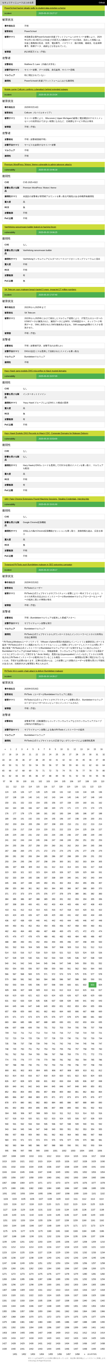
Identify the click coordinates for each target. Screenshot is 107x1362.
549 (77, 963)
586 (61, 979)
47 (97, 760)
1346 (31, 1306)
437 (14, 920)
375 (38, 894)
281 (14, 856)
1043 (4, 1172)
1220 (84, 1247)
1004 (82, 1151)
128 (38, 792)
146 (77, 797)
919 (22, 1118)
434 (92, 915)
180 (38, 813)
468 (53, 931)
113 (22, 786)
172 (77, 808)
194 (45, 819)
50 (10, 765)
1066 (102, 1177)
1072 (49, 1183)
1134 (67, 1209)
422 (100, 910)
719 (84, 1033)
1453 (33, 1354)
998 (30, 1151)
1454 (41, 1354)
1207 (76, 1242)
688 (45, 1022)
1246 (102, 1258)
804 (38, 1070)
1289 (58, 1279)
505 (38, 947)
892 (14, 1108)
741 (53, 1043)
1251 (40, 1263)
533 (53, 958)
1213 (22, 1247)
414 (38, 910)
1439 (4, 1349)
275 (69, 851)
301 (69, 861)
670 (6, 1017)
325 (53, 872)
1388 (84, 1322)
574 (69, 974)
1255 (76, 1263)
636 (45, 1001)
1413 (93, 1333)
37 (30, 760)
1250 (31, 1263)
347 (22, 883)
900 (77, 1108)
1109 (58, 1199)
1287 (40, 1279)
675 (45, 1017)
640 (77, 1001)
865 (6, 1097)
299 (53, 861)
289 (77, 856)
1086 (67, 1188)
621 (30, 995)
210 (69, 824)
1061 (58, 1177)
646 (22, 1006)
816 (30, 1076)
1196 (84, 1236)
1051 (76, 1172)
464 (22, 931)
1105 (23, 1199)
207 (46, 824)
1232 (84, 1252)
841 (22, 1086)
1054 (102, 1172)
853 (14, 1092)
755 (61, 1049)
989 (61, 1145)
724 (22, 1038)
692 (77, 1022)
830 (38, 1081)
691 (69, 1022)
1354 (102, 1306)
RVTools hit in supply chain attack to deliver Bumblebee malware (33, 671)
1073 (58, 1183)
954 (92, 1129)
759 (92, 1049)
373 (22, 894)
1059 (40, 1177)
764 (30, 1054)
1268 (84, 1268)
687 (38, 1022)
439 (30, 920)
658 (14, 1011)
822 (77, 1076)
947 (38, 1129)
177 (14, 813)
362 (38, 888)
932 (22, 1124)
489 (14, 942)
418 (69, 910)
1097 (58, 1193)
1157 (58, 1220)
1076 (84, 1183)
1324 (49, 1295)
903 (100, 1108)
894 (30, 1108)
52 (23, 765)
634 (30, 1001)
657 (6, 1011)
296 (30, 861)
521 (61, 952)
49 (3, 765)
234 (53, 835)
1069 (22, 1183)
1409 (58, 1333)
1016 (84, 1156)
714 (45, 1033)
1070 (31, 1183)
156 (53, 803)
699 (30, 1027)
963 (61, 1135)
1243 (76, 1258)
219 (38, 829)
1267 (76, 1268)
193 (38, 819)
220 (45, 829)
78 (90, 770)
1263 (40, 1268)
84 (23, 776)
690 (61, 1022)
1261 (22, 1268)
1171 (75, 1225)
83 (17, 776)
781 (61, 1060)
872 (61, 1097)
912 (69, 1113)
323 (38, 872)
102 (40, 781)
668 (92, 1011)
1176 (14, 1231)
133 (77, 792)
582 (30, 979)
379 (69, 894)
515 (14, 952)
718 (77, 1033)
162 (100, 803)
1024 (49, 1161)
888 (84, 1102)
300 (61, 861)
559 (53, 968)
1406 (31, 1333)
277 (84, 851)
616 (92, 990)
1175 (5, 1231)
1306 (102, 1284)
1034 (31, 1167)
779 (45, 1060)
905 (14, 1113)
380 (77, 894)
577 (92, 974)
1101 (94, 1193)
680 (84, 1017)
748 (6, 1049)
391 (61, 899)
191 (22, 819)
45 (83, 760)
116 (45, 786)
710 (14, 1033)
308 (22, 867)
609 (38, 990)
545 (45, 963)
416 (53, 910)
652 (69, 1006)
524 (84, 952)
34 (10, 760)
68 (23, 770)
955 (100, 1129)
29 (83, 754)
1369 (22, 1317)
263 (77, 845)
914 (84, 1113)
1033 (22, 1167)
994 (100, 1145)
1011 (40, 1156)
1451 (15, 1354)
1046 (31, 1172)
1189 (23, 1236)
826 (6, 1081)
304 (92, 861)
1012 (49, 1156)
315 (77, 867)
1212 (13, 1247)
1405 (22, 1333)
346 (14, 883)
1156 (49, 1220)
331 (100, 872)
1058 (31, 1177)
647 (30, 1006)
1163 (5, 1225)
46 (90, 760)
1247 (4, 1263)
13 (81, 749)
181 (45, 813)
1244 (84, 1258)
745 (84, 1043)
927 (84, 1118)
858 (53, 1092)
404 (61, 904)
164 (14, 808)
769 (69, 1054)
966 (84, 1135)
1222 (102, 1247)
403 (53, 904)
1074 (67, 1183)
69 (30, 770)
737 (22, 1043)
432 (77, 915)
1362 (67, 1311)
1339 (76, 1300)
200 (92, 819)
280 (6, 856)
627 (77, 995)
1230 (67, 1252)
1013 (58, 1156)
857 (45, 1092)
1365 (93, 1311)
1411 (76, 1333)
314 (69, 867)
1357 (22, 1311)
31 (97, 754)
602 (84, 985)
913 (77, 1113)
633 (22, 1001)
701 (45, 1027)
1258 (102, 1263)
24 (50, 754)
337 (45, 878)
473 (92, 931)
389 (45, 899)
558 (45, 968)
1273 (22, 1274)
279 (100, 851)
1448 (84, 1349)
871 (53, 1097)
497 (77, 942)
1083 (40, 1188)
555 (22, 968)
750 (22, 1049)
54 (37, 765)
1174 (102, 1225)
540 (6, 963)
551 (92, 963)
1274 (31, 1274)
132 (69, 792)
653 (77, 1006)
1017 (93, 1156)
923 (53, 1118)
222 (61, 829)
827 (14, 1081)
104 (56, 781)
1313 (58, 1290)
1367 (4, 1317)
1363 (76, 1311)
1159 (75, 1220)
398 (14, 904)
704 (69, 1027)
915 (92, 1113)
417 (61, 910)
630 (100, 995)
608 (30, 990)
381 (84, 894)
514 (6, 952)
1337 (58, 1300)
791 (38, 1065)
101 (32, 781)
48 (104, 760)
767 (53, 1054)
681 (92, 1017)
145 (69, 797)
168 (45, 808)
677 (61, 1017)
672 (22, 1017)
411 (14, 910)
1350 (67, 1306)
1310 (31, 1290)
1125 (93, 1204)
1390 (102, 1322)
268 (14, 851)
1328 (84, 1295)
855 (30, 1092)
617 (100, 990)
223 (69, 829)
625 (61, 995)
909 (46, 1113)
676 (53, 1017)
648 (38, 1006)
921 (38, 1118)
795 (69, 1065)
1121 (57, 1204)
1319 (4, 1295)
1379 (4, 1322)
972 (30, 1140)
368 (84, 888)
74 (63, 770)
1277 (58, 1274)
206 (38, 824)
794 (61, 1065)
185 (77, 813)
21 (30, 754)
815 (22, 1076)
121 (84, 786)
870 (45, 1097)
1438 (102, 1343)
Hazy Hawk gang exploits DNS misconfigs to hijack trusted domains (35, 371)
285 (45, 856)
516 (22, 952)
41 (57, 760)
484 (77, 936)
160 (84, 803)
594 (22, 985)
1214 (31, 1247)
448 (100, 920)
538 (92, 958)
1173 (93, 1225)
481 (53, 936)
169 (53, 808)
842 (30, 1086)
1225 (22, 1252)
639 (69, 1001)
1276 (49, 1274)
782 (69, 1060)
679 (77, 1017)
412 (22, 910)
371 (6, 894)
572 (53, 974)
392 (69, 899)
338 (53, 878)
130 (53, 792)
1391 (4, 1327)
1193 (58, 1236)
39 (43, 760)
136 (100, 792)
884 (53, 1102)
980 (92, 1140)
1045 (22, 1172)
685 (22, 1022)
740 (45, 1043)
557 (38, 968)
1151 (5, 1220)
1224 (13, 1252)
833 (61, 1081)
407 (84, 904)
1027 (76, 1161)
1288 (49, 1279)
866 (14, 1097)
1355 (4, 1311)
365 (61, 888)
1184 (84, 1231)
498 (84, 942)
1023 (40, 1161)
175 (100, 808)
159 (77, 803)
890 (100, 1102)
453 (38, 926)
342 (84, 878)
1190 (31, 1236)
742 (61, 1043)
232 (38, 835)
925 (69, 1118)
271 (38, 851)
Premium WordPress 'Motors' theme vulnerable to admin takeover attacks (38, 164)
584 (45, 979)
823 (84, 1076)
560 (61, 968)
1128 (14, 1209)
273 (53, 851)
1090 (102, 1188)
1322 (31, 1295)
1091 (5, 1193)
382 (92, 894)
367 (77, 888)
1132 (49, 1209)
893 (22, 1108)
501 (6, 947)
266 (100, 845)
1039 (76, 1167)
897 (53, 1108)
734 (100, 1038)
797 (84, 1065)
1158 (67, 1220)
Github (102, 2)
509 (69, 947)
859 (61, 1092)
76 (77, 770)
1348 (49, 1306)
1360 (49, 1311)
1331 (4, 1300)
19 (17, 754)
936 (53, 1124)
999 (38, 1151)
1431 (40, 1343)
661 (38, 1011)
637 (53, 1001)
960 (38, 1135)
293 (6, 861)
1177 (23, 1231)
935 (45, 1124)
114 (30, 786)
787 (6, 1065)
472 (84, 931)
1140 (14, 1215)
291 (92, 856)
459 (84, 926)
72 (50, 770)
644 (6, 1006)
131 (61, 792)
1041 (93, 1167)
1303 (76, 1284)
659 (22, 1011)
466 (38, 931)
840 (14, 1086)
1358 (31, 1311)
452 (30, 926)
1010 (31, 1156)
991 (77, 1145)
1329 (93, 1295)
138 (14, 797)
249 (69, 840)
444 (69, 920)
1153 (23, 1220)
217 (22, 829)
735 (6, 1043)
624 (53, 995)
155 (45, 803)
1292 (84, 1279)
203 (14, 824)
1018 (102, 1156)
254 (6, 845)
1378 (102, 1317)
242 (14, 840)
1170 (67, 1225)
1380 (13, 1322)
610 (46, 990)
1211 (4, 1247)
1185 (93, 1231)
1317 (93, 1290)
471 (77, 931)
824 (92, 1076)
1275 (40, 1274)
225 (84, 829)
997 (22, 1151)
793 (53, 1065)
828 (22, 1081)
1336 (49, 1300)
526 (100, 952)
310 (38, 867)
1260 (13, 1268)
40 (50, 760)
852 (6, 1092)
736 (14, 1043)
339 (61, 878)
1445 (58, 1349)
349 (38, 883)
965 (77, 1135)
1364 (84, 1311)
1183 (75, 1231)
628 (84, 995)
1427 (4, 1343)
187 (92, 813)
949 (53, 1129)
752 (38, 1049)
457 (69, 926)
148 (92, 797)
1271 (4, 1274)
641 (84, 1001)
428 (45, 915)
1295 (4, 1284)
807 (61, 1070)
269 (22, 851)
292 (100, 856)
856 (38, 1092)
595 (30, 985)
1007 (4, 1156)
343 (92, 878)
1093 (22, 1193)
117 (53, 786)
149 (100, 797)
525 (92, 952)
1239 (40, 1258)
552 (100, 963)
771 (84, 1054)
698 (22, 1027)
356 (92, 883)
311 (45, 867)
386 (22, 899)
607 (22, 990)
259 (45, 845)
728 (53, 1038)
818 (45, 1076)
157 (61, 803)
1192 (49, 1236)
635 (38, 1001)
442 (53, 920)
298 (45, 861)
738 (30, 1043)
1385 (58, 1322)
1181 (58, 1231)
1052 (84, 1172)
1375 (76, 1317)
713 (38, 1033)
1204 (49, 1242)
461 (100, 926)
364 (53, 888)
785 (92, 1060)
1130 (31, 1209)
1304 (84, 1284)
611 (53, 990)
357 (100, 883)
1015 (76, 1156)
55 (43, 765)
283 (30, 856)
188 (100, 813)
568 (22, 974)
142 (45, 797)
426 (30, 915)
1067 (4, 1183)
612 (61, 990)
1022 (31, 1161)
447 (92, 920)
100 (24, 781)
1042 (102, 1167)
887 (77, 1102)
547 (61, 963)
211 (77, 824)
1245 (93, 1258)
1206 (67, 1242)
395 (92, 899)
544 (38, 963)
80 (104, 770)
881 (30, 1102)
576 (84, 974)
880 (22, 1102)
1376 (84, 1317)
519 (45, 952)
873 (69, 1097)
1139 (5, 1215)
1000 (46, 1151)
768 (61, 1054)
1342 (102, 1300)
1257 (93, 1263)
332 (6, 878)
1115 (5, 1204)
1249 (22, 1263)
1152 (14, 1220)
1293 (93, 1279)
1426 (102, 1338)
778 (38, 1060)
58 (63, 765)
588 (77, 979)
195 (53, 819)
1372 (49, 1317)
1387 (76, 1322)
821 (69, 1076)
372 (14, 894)
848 (77, 1086)
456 (61, 926)
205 (30, 824)
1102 (102, 1193)
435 (100, 915)
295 (22, 861)
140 (30, 797)
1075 (76, 1183)
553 (6, 968)
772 (92, 1054)
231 (30, 835)
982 (6, 1145)
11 (68, 749)
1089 (93, 1188)
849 (84, 1086)
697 (14, 1027)
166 (30, 808)
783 (77, 1060)
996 (14, 1151)
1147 (75, 1215)
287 (61, 856)
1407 (40, 1333)
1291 (76, 1279)
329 (84, 872)
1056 (13, 1177)
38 (37, 760)
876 (92, 1097)
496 (69, 942)
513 (100, 947)
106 (71, 781)
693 (84, 1022)
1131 (40, 1209)
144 (61, 797)
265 (92, 845)
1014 (67, 1156)
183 (61, 813)
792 (45, 1065)
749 (14, 1049)
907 (30, 1113)
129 (45, 792)
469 (61, 931)
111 (7, 786)
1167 (40, 1225)
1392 (13, 1327)
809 (77, 1070)
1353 (93, 1306)
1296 (13, 1284)
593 (14, 985)
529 (22, 958)
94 (90, 776)
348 (30, 883)
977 (69, 1140)
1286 (31, 1279)
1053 (93, 1172)
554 (14, 968)
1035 (40, 1167)
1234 (102, 1252)
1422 (67, 1338)
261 (61, 845)
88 (50, 776)
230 (22, 835)
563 (84, 968)
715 (53, 1033)
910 (53, 1113)
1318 (102, 1290)
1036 (49, 1167)
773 (100, 1054)
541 (14, 963)
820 (61, 1076)
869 (38, 1097)
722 (6, 1038)
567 (14, 974)
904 (6, 1113)
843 (38, 1086)
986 (38, 1145)
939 (77, 1124)
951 (69, 1129)
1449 (93, 1349)
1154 (31, 1220)
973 (38, 1140)
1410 (67, 1333)
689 (53, 1022)
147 (84, 797)
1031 (4, 1167)
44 (77, 760)
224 (77, 829)
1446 (67, 1349)
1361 (58, 1311)
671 (14, 1017)
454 (45, 926)
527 (6, 958)
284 (38, 856)
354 (77, 883)
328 (77, 872)
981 (100, 1140)
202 (6, 824)
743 (69, 1043)
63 (97, 765)
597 (45, 985)
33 (3, 760)
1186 (102, 1231)
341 (77, 878)
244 (30, 840)
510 (77, 947)
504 (30, 947)
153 (30, 803)
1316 (84, 1290)
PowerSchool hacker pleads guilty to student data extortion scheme (34, 8)
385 (14, 899)
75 (70, 770)
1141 (23, 1215)
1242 (67, 1258)
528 (14, 958)
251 (84, 840)
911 (61, 1113)
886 (69, 1102)
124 (6, 792)
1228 (49, 1252)
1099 (76, 1193)
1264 (49, 1268)
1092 (13, 1193)
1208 (84, 1242)
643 (100, 1001)
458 (77, 926)
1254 (67, 1263)
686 (30, 1022)
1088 (84, 1188)
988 (53, 1145)
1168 (49, 1225)
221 (53, 829)
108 (87, 781)
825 (100, 1076)
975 (53, 1140)
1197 (93, 1236)
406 (77, 904)
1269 (93, 1268)
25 (57, 754)
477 (22, 936)
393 (77, 899)
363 (45, 888)
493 (45, 942)
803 (30, 1070)
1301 (58, 1284)
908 (38, 1113)
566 (6, 974)
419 (77, 910)
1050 (67, 1172)
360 (22, 888)
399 (22, 904)
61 (83, 765)
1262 (31, 1268)
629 (92, 995)
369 (92, 888)
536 (77, 958)
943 (6, 1129)
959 (30, 1135)
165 (22, 808)
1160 (84, 1220)
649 (45, 1006)
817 (38, 1076)
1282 (102, 1274)
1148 (84, 1215)
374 (30, 894)
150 (6, 803)
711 (22, 1033)
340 (69, 878)
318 (100, 867)
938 (69, 1124)
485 (84, 936)
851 (100, 1086)
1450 (102, 1349)
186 (84, 813)
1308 (13, 1290)
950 (61, 1129)
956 (6, 1135)
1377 (93, 1317)
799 (100, 1065)
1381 (22, 1322)
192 (30, 819)
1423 (76, 1338)
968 (100, 1135)
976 (61, 1140)
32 (104, 754)
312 (53, 867)
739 (38, 1043)
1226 (31, 1252)
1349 (58, 1306)
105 (63, 781)
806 (53, 1070)
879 (14, 1102)
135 (92, 792)
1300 (49, 1284)
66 (10, 770)
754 (53, 1049)
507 (53, 947)
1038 (67, 1167)
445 (77, 920)
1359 (40, 1311)
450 (14, 926)
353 (69, 883)
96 (104, 776)
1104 (14, 1199)
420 (84, 910)
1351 (76, 1306)
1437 (93, 1343)
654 (84, 1006)
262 (69, 845)
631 (6, 1001)
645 (14, 1006)
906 (22, 1113)
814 (14, 1076)
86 (37, 776)
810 (85, 1070)
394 (84, 899)
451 (22, 926)
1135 (75, 1209)
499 (92, 942)
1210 (102, 1242)
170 (61, 808)
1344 (13, 1306)
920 (30, 1118)
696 (6, 1027)
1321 (22, 1295)
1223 (4, 1252)
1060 (49, 1177)
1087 (76, 1188)
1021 (22, 1161)
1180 (49, 1231)
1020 (13, 1161)
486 (92, 936)
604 (100, 985)
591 (100, 979)
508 (61, 947)
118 (60, 786)
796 (77, 1065)
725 (30, 1038)
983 (14, 1145)
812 (100, 1070)
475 (6, 936)
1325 (58, 1295)
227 (100, 829)
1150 (102, 1215)
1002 (64, 1151)
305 (100, 861)
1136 (84, 1209)
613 (69, 990)
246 (45, 840)
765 (38, 1054)
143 (53, 797)
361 (30, 888)
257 (30, 845)
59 (70, 765)
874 (77, 1097)
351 (53, 883)
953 (84, 1129)
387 (30, 899)
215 (6, 829)
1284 (13, 1279)
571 (45, 974)
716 (61, 1033)
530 (30, 958)
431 (69, 915)
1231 (76, 1252)
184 (69, 813)
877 (100, 1097)
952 (77, 1129)
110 (102, 781)
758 (84, 1049)
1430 (31, 1343)
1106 (32, 1199)
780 (53, 1060)
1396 (49, 1327)
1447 (76, 1349)
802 (22, 1070)
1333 (22, 1300)
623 (45, 995)
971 (22, 1140)
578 (100, 974)
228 (6, 835)
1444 (49, 1349)
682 (100, 1017)
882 (38, 1102)
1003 (73, 1151)
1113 (93, 1199)
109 (95, 781)
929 (100, 1118)
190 (14, 819)
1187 (5, 1236)
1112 (84, 1199)
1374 (67, 1317)
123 (99, 786)
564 (92, 968)
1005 (91, 1151)
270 (30, 851)
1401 (93, 1327)
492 (38, 942)
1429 (22, 1343)
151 (14, 803)
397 (6, 904)
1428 (13, 1343)
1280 (84, 1274)
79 (97, 770)
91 (70, 776)
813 (6, 1076)
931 (14, 1124)
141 (38, 797)
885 (61, 1102)
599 (61, 985)
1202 (31, 1242)
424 (14, 915)
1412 (84, 1333)
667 (84, 1011)
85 (30, 776)
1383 (40, 1322)
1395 (40, 1327)
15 (95, 749)
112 (14, 786)
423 (6, 915)
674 (38, 1017)
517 (30, 952)
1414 (102, 1333)
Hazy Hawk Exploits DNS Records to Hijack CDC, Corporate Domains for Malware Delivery (46, 433)
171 (69, 808)
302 (77, 861)
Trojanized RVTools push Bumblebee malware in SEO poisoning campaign (38, 564)
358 (6, 888)
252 (92, 840)
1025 (58, 1161)
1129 (23, 1209)
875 (84, 1097)
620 (22, 995)
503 (22, 947)
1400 (84, 1327)
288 (69, 856)
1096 (49, 1193)
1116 (14, 1204)
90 (63, 776)
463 (14, 931)
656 (100, 1006)
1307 (4, 1290)
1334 (31, 1300)
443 (61, 920)
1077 (93, 1183)
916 (100, 1113)
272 (45, 851)
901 (84, 1108)
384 (6, 899)
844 (45, 1086)
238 (84, 835)
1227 (40, 1252)
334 (22, 878)
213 (92, 824)
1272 (13, 1274)
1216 (49, 1247)
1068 (13, 1183)
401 (38, 904)
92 (77, 776)
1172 (84, 1225)
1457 (68, 1354)
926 (77, 1118)
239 (92, 835)
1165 (23, 1225)
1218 (67, 1247)
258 (38, 845)
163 (6, 808)
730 (69, 1038)
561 (69, 968)
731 (77, 1038)
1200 (13, 1242)
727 (45, 1038)
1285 (22, 1279)
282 (22, 856)
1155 (40, 1220)
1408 (49, 1333)
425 (22, 915)
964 (69, 1135)
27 (70, 754)
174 (92, 808)
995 (6, 1151)
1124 (84, 1204)
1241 (58, 1258)
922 (45, 1118)
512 (92, 947)
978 (77, 1140)
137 (6, 797)
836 (84, 1081)
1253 (58, 1263)
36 (23, 760)
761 (6, 1054)
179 (30, 813)
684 (14, 1022)
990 (69, 1145)
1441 (22, 1349)
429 (53, 915)
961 (45, 1135)
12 (75, 749)
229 (14, 835)
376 (45, 894)
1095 (40, 1193)
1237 (22, 1258)
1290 (67, 1279)
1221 (93, 1247)
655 (92, 1006)
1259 (4, 1268)
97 (4, 781)
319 (6, 872)
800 (6, 1070)
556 (30, 968)
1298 (31, 1284)
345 (6, 883)
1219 (76, 1247)
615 (84, 990)
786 (100, 1060)
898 (61, 1108)
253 (100, 840)
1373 (58, 1317)
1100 (85, 1193)
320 (14, 872)
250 (77, 840)
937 (61, 1124)
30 (90, 754)
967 (92, 1135)
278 (92, 851)
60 (77, 765)
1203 (40, 1242)
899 (69, 1108)
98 (11, 781)
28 (77, 754)
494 (53, 942)
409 (100, 904)
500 (100, 942)
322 (30, 872)
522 (69, 952)
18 (10, 754)
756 (69, 1049)
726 (38, 1038)
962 (53, 1135)
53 (30, 765)
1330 (102, 1295)
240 (100, 835)
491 (30, 942)
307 (14, 867)
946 (30, 1129)
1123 (75, 1204)
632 (14, 1001)
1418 (31, 1338)
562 (77, 968)
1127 (5, 1209)
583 (38, 979)
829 (30, 1081)
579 (6, 979)
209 (61, 824)
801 (14, 1070)
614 (77, 990)
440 (38, 920)
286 (53, 856)
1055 (4, 1177)
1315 (76, 1290)
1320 (13, 1295)
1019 (4, 1161)
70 (37, 770)
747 (100, 1043)
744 (77, 1043)
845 (53, 1086)
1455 (50, 1354)
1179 (40, 1231)
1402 (102, 1327)
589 (84, 979)
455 (53, 926)
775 (14, 1060)
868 (30, 1097)
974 (45, 1140)
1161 (93, 1220)
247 (53, 840)
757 (77, 1049)
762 (14, 1054)
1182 (67, 1231)
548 (69, 963)
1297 (22, 1284)
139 (22, 797)
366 (69, 888)
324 (45, 872)
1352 (84, 1306)
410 (6, 910)
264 (84, 845)
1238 (31, 1258)
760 (100, 1049)
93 (83, 776)
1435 (76, 1343)
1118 (31, 1204)
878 (6, 1102)
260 (53, 845)
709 (6, 1033)
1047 (40, 1172)
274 (61, 851)
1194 (67, 1236)
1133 (58, 1209)
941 (92, 1124)
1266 (67, 1268)
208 (53, 824)
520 (53, 952)
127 (30, 792)
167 (38, 808)
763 (22, 1054)
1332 (13, 1300)
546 (53, 963)
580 (14, 979)
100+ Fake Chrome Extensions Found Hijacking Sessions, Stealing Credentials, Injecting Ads (46, 499)
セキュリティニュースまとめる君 (18, 2)
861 (77, 1092)
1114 (101, 1199)
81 (3, 776)
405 (69, 904)
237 (77, 835)
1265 (58, 1268)
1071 (40, 1183)
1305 (93, 1284)
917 (6, 1118)
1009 (22, 1156)
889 (92, 1102)
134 (84, 792)
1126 (101, 1204)
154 (38, 803)
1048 (49, 1172)
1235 (4, 1258)
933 (30, 1124)
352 (61, 883)
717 (69, 1033)
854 (22, 1092)
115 (37, 786)
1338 (67, 1300)
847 (69, 1086)
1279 (76, 1274)
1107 (41, 1199)
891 (6, 1108)
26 (63, 754)
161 (92, 803)
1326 (67, 1295)
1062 (67, 1177)
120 (76, 786)
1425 (93, 1338)
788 (14, 1065)
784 (84, 1060)
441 (45, 920)
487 (100, 936)
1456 (59, 1354)
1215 (40, 1247)
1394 (31, 1327)
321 (22, 872)
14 (88, 749)
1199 (4, 1242)
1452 (24, 1354)
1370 (31, 1317)
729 (61, 1038)
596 (38, 985)
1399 (76, 1327)
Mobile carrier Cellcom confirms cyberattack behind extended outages (36, 89)
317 (92, 867)
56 (50, 765)
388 (38, 899)
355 (84, 883)
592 (6, 985)
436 (6, 920)
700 (38, 1027)
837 (92, 1081)
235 (61, 835)
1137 (93, 1209)
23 (43, 754)
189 (6, 819)
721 (100, 1033)
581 (22, 979)
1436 (84, 1343)
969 (6, 1140)
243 (22, 840)
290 (84, 856)
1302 (67, 1284)
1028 (84, 1161)
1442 (31, 1349)
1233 (93, 1252)
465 (30, 931)
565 (100, 968)
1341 (93, 1300)
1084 (49, 1188)
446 (84, 920)
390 (53, 899)
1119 (40, 1204)
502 (14, 947)
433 (84, 915)
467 (45, 931)
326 (61, 872)
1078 (102, 1183)
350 (45, 883)
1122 (66, 1204)
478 (30, 936)
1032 (13, 1167)
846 (61, 1086)
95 (97, 776)
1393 (22, 1327)
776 (22, 1060)
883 (45, 1102)
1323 (40, 1295)
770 (77, 1054)
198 (77, 819)
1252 (49, 1263)
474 (100, 931)
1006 (100, 1151)
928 (92, 1118)
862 (84, 1092)
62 (90, 765)
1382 (31, 1322)
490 (22, 942)
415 (45, 910)
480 (45, 936)
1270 (102, 1268)
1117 (23, 1204)
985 (30, 1145)
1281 (93, 1274)
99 (17, 781)
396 (100, 899)
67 (17, 770)
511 (84, 947)
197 (69, 819)
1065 (93, 1177)
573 (61, 974)
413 (30, 910)
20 (23, 754)
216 (14, 829)
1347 (40, 1306)
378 (61, 894)
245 (38, 840)
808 (69, 1070)
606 (14, 990)
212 (84, 824)
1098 (67, 1193)
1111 (76, 1199)
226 (92, 829)
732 (84, 1038)
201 (100, 819)
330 (92, 872)
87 (43, 776)
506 (46, 947)
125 (14, 792)
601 (77, 985)
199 (84, 819)
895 (38, 1108)
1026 (67, 1161)
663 (53, 1011)
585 (53, 979)
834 (69, 1081)
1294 (102, 1279)
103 (48, 781)
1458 (77, 1354)
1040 (84, 1167)
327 (69, 872)
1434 (67, 1343)
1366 (102, 1311)
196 (61, 819)
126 (22, 792)
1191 (40, 1236)
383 (100, 894)
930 (6, 1124)
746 (92, 1043)
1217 (58, 1247)
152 (22, 803)
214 (100, 824)
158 (69, 803)
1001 (55, 1151)
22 (37, 754)
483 (69, 936)
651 (61, 1006)
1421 (58, 1338)
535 (69, 958)
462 (6, 931)
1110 (67, 1199)
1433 (58, 1343)
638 (61, 1001)
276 (77, 851)
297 (38, 861)
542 (22, 963)
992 (84, 1145)
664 (61, 1011)
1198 (102, 1236)
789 (22, 1065)
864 (100, 1092)
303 (84, 861)
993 (92, 1145)
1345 (22, 1306)
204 (22, 824)
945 (22, 1129)
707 (92, 1027)
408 (92, 904)
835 (77, 1081)
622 (38, 995)
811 (92, 1070)
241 (6, 840)
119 (68, 786)
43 (70, 760)
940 (84, 1124)
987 (45, 1145)
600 (69, 985)
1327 (76, 1295)
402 (45, 904)
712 (30, 1033)
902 (92, 1108)
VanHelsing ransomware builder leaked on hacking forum (30, 227)
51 (17, 765)
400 (30, 904)
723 (14, 1038)
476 (14, 936)
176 (6, 813)
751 (30, 1049)
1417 (22, 1338)
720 (92, 1033)
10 (61, 749)
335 (30, 878)
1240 (49, 1258)
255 (14, 845)
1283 (4, 1279)
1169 (58, 1225)
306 (6, 867)
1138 (102, 1209)
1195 (75, 1236)
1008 (13, 1156)
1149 (93, 1215)
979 (84, 1140)
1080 (13, 1188)
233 (45, 835)
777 (30, 1060)
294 (14, 861)
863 (92, 1092)
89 (57, 776)
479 (38, 936)
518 (38, 952)
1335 (40, 1300)
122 (91, 786)
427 (38, 915)
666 (77, 1011)
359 (14, 888)
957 (14, 1135)
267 (6, 851)
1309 (22, 1290)
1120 (49, 1204)
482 (61, 936)
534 (61, 958)
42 (63, 760)
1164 (14, 1225)
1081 (22, 1188)
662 (45, 1011)
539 (100, 958)
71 (43, 770)
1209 (93, 1242)
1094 (31, 1193)
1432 (49, 1343)
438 (22, 920)
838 (100, 1081)
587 (69, 979)
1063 (76, 1177)
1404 (13, 1333)
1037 (58, 1167)
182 (53, 813)
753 (45, 1049)
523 (77, 952)
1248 (13, 1263)
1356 (13, 1311)
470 (69, 931)
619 (14, 995)
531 (38, 958)
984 (22, 1145)
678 (69, 1017)
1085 (58, 1188)
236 (69, 835)
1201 (22, 1242)
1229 (58, 1252)
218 (30, 829)
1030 (102, 1161)
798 (92, 1065)
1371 (40, 1317)
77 (83, 770)
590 (92, 979)
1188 (14, 1236)
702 (53, 1027)
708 (100, 1027)
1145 (58, 1215)
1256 (84, 1263)
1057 (22, 1177)
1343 (4, 1306)
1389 (93, 1322)
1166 (31, 1225)
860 (69, 1092)
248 (61, 840)
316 (84, 867)
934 (38, 1124)
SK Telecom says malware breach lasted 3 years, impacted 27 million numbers (40, 289)
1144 (49, 1215)
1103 (5, 1199)
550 (84, 963)
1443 (40, 1349)
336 (38, 878)
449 (6, 926)
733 (92, 1038)
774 (6, 1060)
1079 (4, 1188)
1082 (31, 1188)
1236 (13, 1258)
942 (100, 1124)
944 (14, 1129)
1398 (67, 1327)
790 (30, 1065)
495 (61, 942)
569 (30, 974)
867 (22, 1097)
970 (14, 1140)
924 (61, 1118)
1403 (4, 1333)
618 (6, 995)
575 (77, 974)
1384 (49, 1322)
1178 (31, 1231)
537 (84, 958)
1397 (58, 1327)
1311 (40, 1290)
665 (69, 1011)
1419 (40, 1338)
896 (45, 1108)
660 (30, 1011)
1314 (67, 1290)
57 (57, 765)
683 (6, 1022)
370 (100, 888)
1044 (13, 1172)
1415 (4, 1338)
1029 (93, 1161)
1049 (58, 1172)
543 (30, 963)
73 (57, 770)
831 (45, 1081)
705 (77, 1027)
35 (17, 760)
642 (92, 1001)
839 (6, 1086)
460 (92, 926)
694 (92, 1022)
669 (100, 1011)
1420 (49, 1338)
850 (92, 1086)
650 (53, 1006)
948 (45, 1129)
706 (84, 1027)
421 (92, 910)
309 (30, 867)
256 (22, 845)
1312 (49, 1290)
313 (61, 867)
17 (3, 754)
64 (104, 765)
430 (61, 915)
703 (61, 1027)
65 (3, 770)
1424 (84, 1338)
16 (101, 749)
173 (84, 808)
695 (100, 1022)
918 (14, 1118)
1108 (49, 1199)
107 (79, 781)
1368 (13, 1317)
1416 (13, 1338)
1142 (31, 1215)
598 (53, 985)
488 (6, 942)
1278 (67, 1274)
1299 (40, 1284)
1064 (84, 1177)
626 (69, 995)
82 (10, 776)
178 (22, 813)
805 (46, 1070)
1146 (67, 1215)
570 (38, 974)
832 (53, 1081)
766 (45, 1054)
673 (30, 1017)
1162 (102, 1220)
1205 (58, 1242)
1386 (67, 1322)
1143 (40, 1215)
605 (6, 990)
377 (53, 894)
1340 (84, 1300)
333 (14, 878)
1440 (13, 1349)
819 (53, 1076)
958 (22, 1135)
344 (100, 878)
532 (45, 958)
